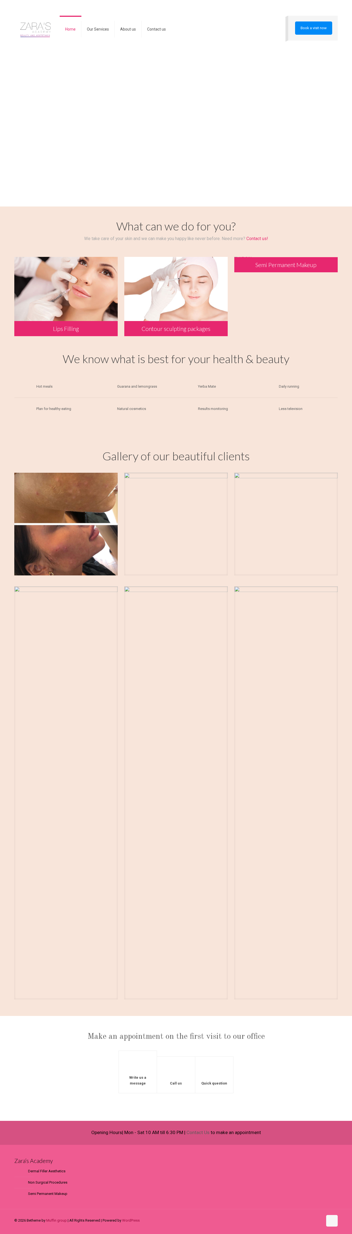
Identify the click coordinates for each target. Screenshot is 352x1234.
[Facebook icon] (313, 1220)
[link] (66, 524)
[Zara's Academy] (35, 29)
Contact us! (257, 238)
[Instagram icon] (319, 1220)
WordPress (131, 1220)
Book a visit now (314, 28)
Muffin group (56, 1220)
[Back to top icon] (332, 1221)
